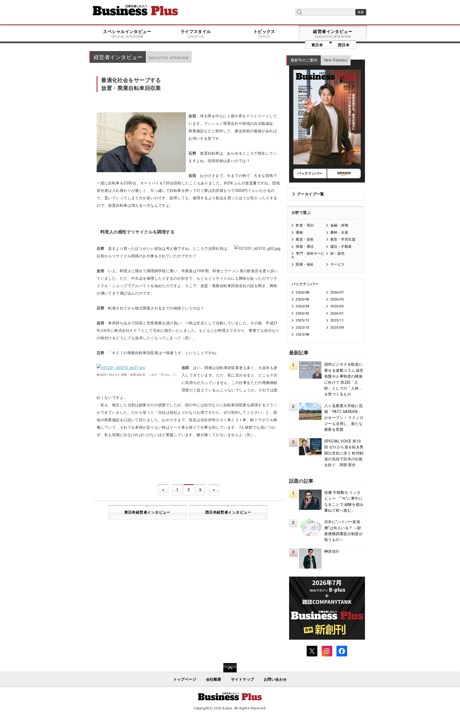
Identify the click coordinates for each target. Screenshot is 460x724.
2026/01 (337, 313)
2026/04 (302, 306)
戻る (227, 671)
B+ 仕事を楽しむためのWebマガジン (135, 10)
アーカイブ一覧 (310, 194)
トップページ (184, 679)
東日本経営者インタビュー (147, 512)
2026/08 (302, 292)
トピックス (264, 34)
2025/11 (337, 320)
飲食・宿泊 (305, 225)
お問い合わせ (275, 679)
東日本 (317, 45)
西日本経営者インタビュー (228, 512)
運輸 (299, 232)
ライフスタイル (195, 34)
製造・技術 (305, 239)
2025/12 (302, 320)
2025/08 (302, 334)
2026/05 (337, 299)
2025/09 (337, 327)
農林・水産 (339, 232)
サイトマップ (242, 679)
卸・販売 (337, 253)
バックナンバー (309, 173)
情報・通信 (305, 247)
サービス (337, 264)
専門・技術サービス (307, 255)
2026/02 (302, 313)
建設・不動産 (341, 247)
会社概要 (213, 679)
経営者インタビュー (332, 34)
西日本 (344, 45)
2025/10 (302, 327)
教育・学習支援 (342, 239)
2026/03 (337, 306)
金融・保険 (339, 225)
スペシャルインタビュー (127, 34)
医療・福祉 (305, 264)
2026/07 (337, 292)
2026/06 (302, 299)
